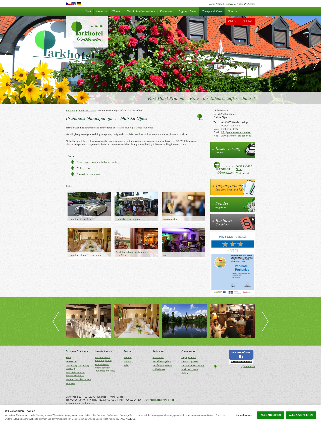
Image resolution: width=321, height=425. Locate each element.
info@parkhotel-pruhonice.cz (236, 132)
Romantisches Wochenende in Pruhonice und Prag (105, 367)
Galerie (232, 11)
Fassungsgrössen (189, 361)
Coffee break (158, 369)
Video (126, 365)
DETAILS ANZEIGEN (126, 419)
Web (215, 135)
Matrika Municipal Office (135, 127)
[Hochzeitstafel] (88, 321)
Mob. (216, 128)
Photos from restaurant (88, 174)
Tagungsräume (187, 11)
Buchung (128, 361)
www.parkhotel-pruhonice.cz (236, 135)
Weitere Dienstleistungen (78, 379)
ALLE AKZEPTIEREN (301, 415)
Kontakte (101, 11)
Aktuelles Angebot (161, 361)
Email (216, 132)
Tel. (215, 122)
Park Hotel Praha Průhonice (240, 3)
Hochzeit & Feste (211, 11)
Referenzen (71, 361)
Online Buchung (240, 21)
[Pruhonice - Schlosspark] (136, 321)
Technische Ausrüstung (192, 365)
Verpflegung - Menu (162, 365)
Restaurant (166, 11)
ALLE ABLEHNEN (271, 415)
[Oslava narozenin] (184, 321)
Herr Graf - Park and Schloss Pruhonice (75, 374)
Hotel (87, 11)
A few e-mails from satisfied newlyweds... (98, 162)
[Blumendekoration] (233, 321)
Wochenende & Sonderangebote (103, 359)
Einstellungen (244, 415)
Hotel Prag (71, 110)
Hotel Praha (216, 3)
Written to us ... (84, 168)
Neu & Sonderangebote (141, 11)
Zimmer (117, 11)
